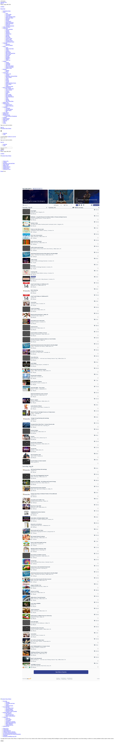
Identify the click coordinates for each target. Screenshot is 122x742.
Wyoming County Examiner (11, 711)
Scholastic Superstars (10, 25)
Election (7, 20)
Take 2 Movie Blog (9, 101)
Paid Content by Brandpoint (11, 116)
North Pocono (8, 33)
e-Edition (5, 117)
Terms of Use (70, 679)
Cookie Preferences (7, 730)
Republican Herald (9, 710)
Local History (8, 21)
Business (5, 69)
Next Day (58, 678)
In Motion (8, 92)
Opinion (4, 61)
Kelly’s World (8, 94)
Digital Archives (9, 104)
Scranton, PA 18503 (10, 714)
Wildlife (7, 59)
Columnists (8, 63)
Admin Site (58, 679)
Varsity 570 (8, 60)
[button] (61, 1)
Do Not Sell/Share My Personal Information (12, 734)
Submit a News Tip (9, 105)
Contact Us (10, 136)
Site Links (5, 701)
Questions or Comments (10, 721)
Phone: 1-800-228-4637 (10, 715)
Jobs (6, 111)
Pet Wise (7, 80)
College (7, 49)
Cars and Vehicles (9, 109)
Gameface (8, 51)
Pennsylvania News (10, 22)
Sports (4, 46)
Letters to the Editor (10, 67)
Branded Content (6, 115)
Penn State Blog (9, 95)
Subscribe (5, 120)
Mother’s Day (6, 102)
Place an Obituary (9, 45)
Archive (7, 704)
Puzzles (7, 79)
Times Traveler (9, 77)
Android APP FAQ (9, 725)
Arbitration (5, 735)
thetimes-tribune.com (7, 712)
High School (8, 52)
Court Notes (8, 15)
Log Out (14, 136)
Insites (7, 93)
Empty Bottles (8, 84)
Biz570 (7, 71)
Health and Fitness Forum (11, 83)
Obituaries (5, 43)
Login (4, 121)
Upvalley (7, 34)
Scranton (7, 30)
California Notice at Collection (9, 731)
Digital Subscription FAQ (11, 722)
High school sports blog (10, 53)
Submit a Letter (9, 68)
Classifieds (5, 107)
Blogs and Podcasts (7, 87)
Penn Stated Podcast (10, 96)
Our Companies (6, 706)
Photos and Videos (9, 17)
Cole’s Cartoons (9, 89)
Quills (7, 97)
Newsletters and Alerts (10, 703)
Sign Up (2, 127)
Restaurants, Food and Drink (11, 76)
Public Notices (8, 110)
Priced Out (8, 24)
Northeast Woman (6, 166)
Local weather (8, 14)
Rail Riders (8, 57)
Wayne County (9, 39)
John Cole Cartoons (10, 65)
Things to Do (5, 72)
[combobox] (58, 205)
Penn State (8, 55)
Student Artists (6, 167)
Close (2, 740)
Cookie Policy (6, 729)
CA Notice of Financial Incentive (9, 732)
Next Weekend (69, 678)
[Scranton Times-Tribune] (6, 128)
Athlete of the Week (10, 48)
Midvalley (8, 36)
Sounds (7, 99)
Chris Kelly (8, 64)
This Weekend (63, 678)
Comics (7, 78)
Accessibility (8, 720)
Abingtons (8, 32)
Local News (5, 28)
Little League (8, 54)
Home (2, 171)
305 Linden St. (9, 713)
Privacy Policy (64, 679)
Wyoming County (9, 40)
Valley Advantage (6, 26)
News (4, 12)
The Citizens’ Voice (9, 707)
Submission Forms (6, 10)
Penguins (7, 56)
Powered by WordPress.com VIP (9, 736)
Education (8, 18)
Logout (4, 123)
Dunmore (7, 31)
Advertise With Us (38, 188)
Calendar (7, 75)
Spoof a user (3, 137)
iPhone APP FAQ (9, 723)
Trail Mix (7, 100)
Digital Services (6, 103)
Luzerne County (9, 38)
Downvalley (8, 37)
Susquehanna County (10, 41)
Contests (7, 81)
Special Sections (6, 118)
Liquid (7, 85)
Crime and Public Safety (10, 16)
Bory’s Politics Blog (10, 88)
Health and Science (9, 23)
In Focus (7, 91)
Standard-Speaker (9, 709)
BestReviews (5, 113)
